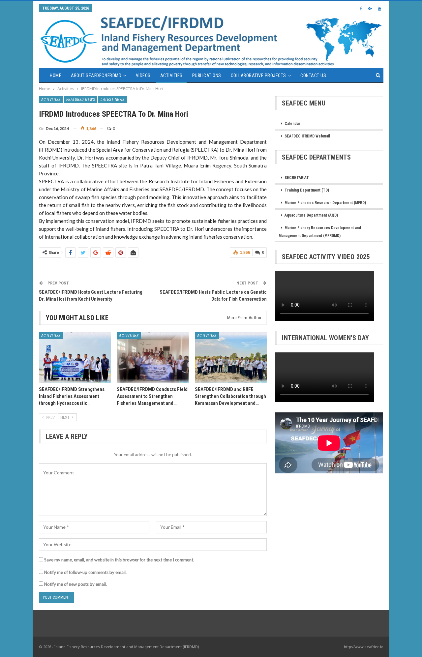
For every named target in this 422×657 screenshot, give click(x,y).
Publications (206, 75)
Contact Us (313, 75)
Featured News (80, 99)
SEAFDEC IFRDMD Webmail (307, 136)
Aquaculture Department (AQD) (311, 215)
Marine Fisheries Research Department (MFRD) (325, 202)
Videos (143, 75)
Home (55, 75)
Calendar (292, 123)
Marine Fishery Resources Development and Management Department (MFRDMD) (320, 231)
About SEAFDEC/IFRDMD (96, 75)
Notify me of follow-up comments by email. (85, 572)
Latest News (113, 99)
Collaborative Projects (258, 75)
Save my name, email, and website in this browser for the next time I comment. (119, 559)
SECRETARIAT (297, 177)
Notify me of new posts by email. (75, 584)
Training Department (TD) (307, 190)
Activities (171, 75)
